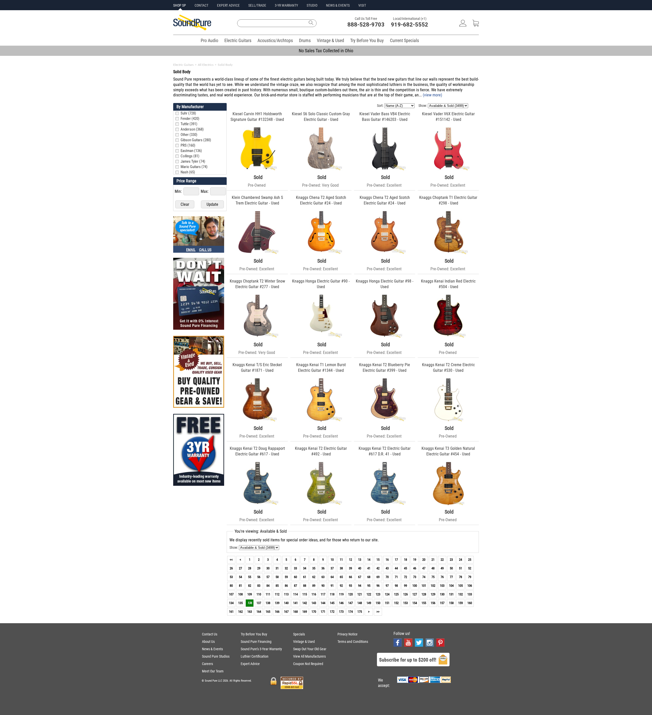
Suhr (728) (188, 113)
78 (460, 577)
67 (359, 577)
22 (442, 559)
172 (332, 612)
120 (350, 594)
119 (341, 594)
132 (460, 594)
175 (359, 612)
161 (231, 612)
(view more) (432, 95)
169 (304, 612)
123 (378, 594)
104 (451, 586)
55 (249, 577)
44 (396, 568)
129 (433, 594)
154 (414, 603)
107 (231, 594)
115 (304, 594)
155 (424, 603)
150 (378, 603)
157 (442, 603)
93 (350, 586)
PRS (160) (188, 145)
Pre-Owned (257, 185)
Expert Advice (250, 664)
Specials (299, 634)
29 (258, 568)
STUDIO (312, 5)
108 (240, 594)
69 (377, 577)
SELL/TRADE (257, 5)
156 (433, 603)
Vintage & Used (330, 40)
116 (313, 594)
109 (249, 594)
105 (460, 586)
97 (387, 586)
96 (377, 586)
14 (368, 559)
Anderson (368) (192, 129)
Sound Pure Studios (215, 656)
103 (442, 586)
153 (405, 603)
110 (258, 594)
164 (258, 612)
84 (267, 586)
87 (295, 586)
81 (240, 586)
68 (368, 577)
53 (231, 577)
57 (267, 577)
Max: (205, 191)
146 (341, 603)
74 (423, 577)
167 (286, 612)
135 (240, 603)
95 (368, 586)
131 (451, 594)
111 (268, 594)
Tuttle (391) (189, 124)
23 (451, 559)
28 (249, 568)
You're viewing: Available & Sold (261, 531)
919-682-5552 (409, 24)
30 (267, 568)
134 (231, 603)
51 (460, 568)
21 (432, 559)
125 (396, 594)
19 (414, 559)
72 (405, 577)
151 (387, 603)
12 (350, 559)
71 (396, 577)
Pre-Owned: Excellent (384, 185)
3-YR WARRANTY (286, 5)
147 (350, 603)
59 (286, 577)
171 (323, 612)
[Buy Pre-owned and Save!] (198, 372)
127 (414, 594)
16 (387, 559)
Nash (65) (188, 172)
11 (341, 559)
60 (295, 577)
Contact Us (209, 634)
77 (451, 577)
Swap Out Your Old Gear (309, 649)
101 (424, 586)
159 (460, 603)
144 (323, 603)
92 (341, 586)
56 (258, 577)
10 (332, 559)
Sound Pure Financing (256, 642)
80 (231, 586)
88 (304, 586)
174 (350, 612)
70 (387, 577)
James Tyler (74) (193, 161)
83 (258, 586)
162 (240, 612)
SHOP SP (179, 5)
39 (350, 568)
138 (268, 603)
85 (277, 586)
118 (332, 594)
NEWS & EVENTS (338, 5)
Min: (179, 191)
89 (313, 586)
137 (258, 603)
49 (442, 568)
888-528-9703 (366, 24)
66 (350, 577)
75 (432, 577)
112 (277, 594)
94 (359, 586)
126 (405, 594)
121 (359, 594)
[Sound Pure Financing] (198, 294)
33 (295, 568)
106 (469, 586)
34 (304, 568)
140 (286, 603)
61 (304, 577)
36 (322, 568)
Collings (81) (190, 156)
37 (332, 568)
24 (460, 559)
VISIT (362, 5)
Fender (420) (190, 118)
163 (249, 612)
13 (359, 559)
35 (313, 568)
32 (286, 568)
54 (240, 577)
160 (469, 603)
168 (295, 612)
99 (405, 586)
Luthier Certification (254, 656)
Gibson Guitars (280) (196, 140)
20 (423, 559)
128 (424, 594)
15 (377, 559)
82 (249, 586)
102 (433, 586)
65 (341, 577)
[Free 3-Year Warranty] (198, 450)
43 (387, 568)
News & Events (212, 649)
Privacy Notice (347, 634)
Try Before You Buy (367, 40)
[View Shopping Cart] (475, 25)
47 (423, 568)
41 (368, 568)
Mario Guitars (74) (194, 166)
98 (396, 586)
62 (313, 577)
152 (396, 603)
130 (442, 594)
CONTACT (201, 5)
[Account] (462, 25)
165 (268, 612)
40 (359, 568)
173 (341, 612)
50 (451, 568)
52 (469, 568)
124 (387, 594)
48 (432, 568)
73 (414, 577)
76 (442, 577)
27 (240, 568)
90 (322, 586)
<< (231, 559)
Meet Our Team (213, 671)
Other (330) (189, 134)
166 (277, 612)
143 (313, 603)
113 (286, 594)
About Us (208, 642)
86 (286, 586)
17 (396, 559)
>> (377, 612)
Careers (207, 664)
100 (414, 586)
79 (469, 577)
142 (304, 603)
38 (341, 568)
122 (368, 594)
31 (277, 568)
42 (377, 568)
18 (405, 559)
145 (332, 603)
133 (469, 594)
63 (322, 577)
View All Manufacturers (309, 656)
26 (231, 568)
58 (277, 577)
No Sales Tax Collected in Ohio (326, 50)
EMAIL (191, 250)
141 (295, 603)
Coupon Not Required (308, 664)
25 (469, 559)
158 (451, 603)
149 (368, 603)
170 (313, 612)
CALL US (205, 250)
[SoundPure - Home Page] (192, 29)
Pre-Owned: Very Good (320, 185)
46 (414, 568)
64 (332, 577)
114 (295, 594)
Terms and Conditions (352, 642)
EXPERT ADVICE (228, 5)
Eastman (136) (191, 150)
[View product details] (257, 169)
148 (359, 603)
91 (332, 586)
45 (405, 568)
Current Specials (404, 40)
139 (277, 603)
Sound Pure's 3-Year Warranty (261, 649)
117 (323, 594)
